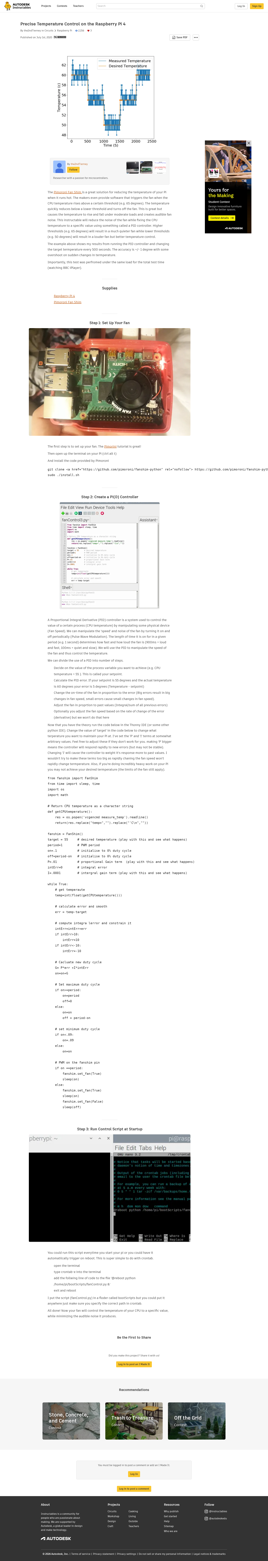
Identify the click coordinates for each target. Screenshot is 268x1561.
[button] (196, 37)
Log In (241, 6)
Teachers (78, 6)
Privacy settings (126, 1554)
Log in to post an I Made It (134, 1364)
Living (132, 1516)
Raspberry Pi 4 (64, 296)
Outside (133, 1521)
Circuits (49, 30)
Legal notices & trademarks (210, 1554)
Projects (46, 6)
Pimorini (110, 446)
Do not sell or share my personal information (165, 1554)
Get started (170, 1516)
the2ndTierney (32, 30)
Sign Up (256, 6)
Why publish (171, 1511)
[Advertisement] (228, 186)
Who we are (170, 1531)
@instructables (218, 1511)
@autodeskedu (218, 1518)
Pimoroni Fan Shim (68, 192)
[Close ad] (248, 143)
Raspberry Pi (64, 30)
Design (112, 1521)
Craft (110, 1526)
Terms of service (80, 1554)
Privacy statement (103, 1554)
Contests (62, 6)
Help (167, 1521)
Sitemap (169, 1526)
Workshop (113, 1516)
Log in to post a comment (134, 1489)
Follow (73, 169)
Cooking (133, 1511)
